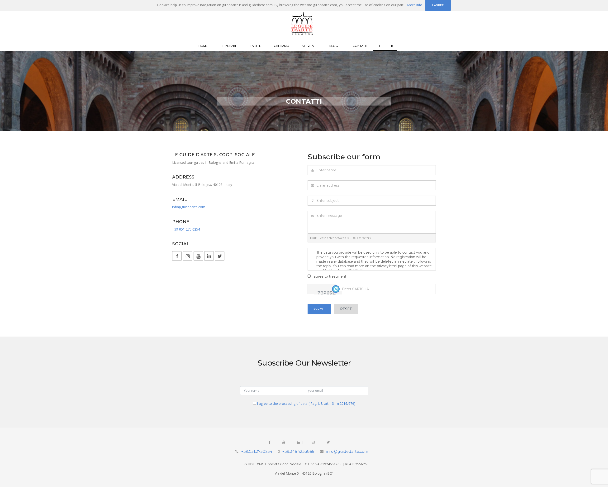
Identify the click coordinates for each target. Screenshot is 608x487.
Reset (346, 309)
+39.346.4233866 (298, 451)
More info (414, 5)
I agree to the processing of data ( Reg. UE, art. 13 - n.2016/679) (306, 403)
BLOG (333, 45)
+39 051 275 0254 (186, 229)
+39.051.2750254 (256, 451)
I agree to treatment (328, 276)
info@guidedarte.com (188, 207)
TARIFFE (255, 45)
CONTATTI (360, 45)
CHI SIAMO (281, 45)
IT (379, 45)
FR (391, 45)
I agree (438, 5)
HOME (203, 45)
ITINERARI (229, 45)
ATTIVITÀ (308, 45)
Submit (319, 308)
